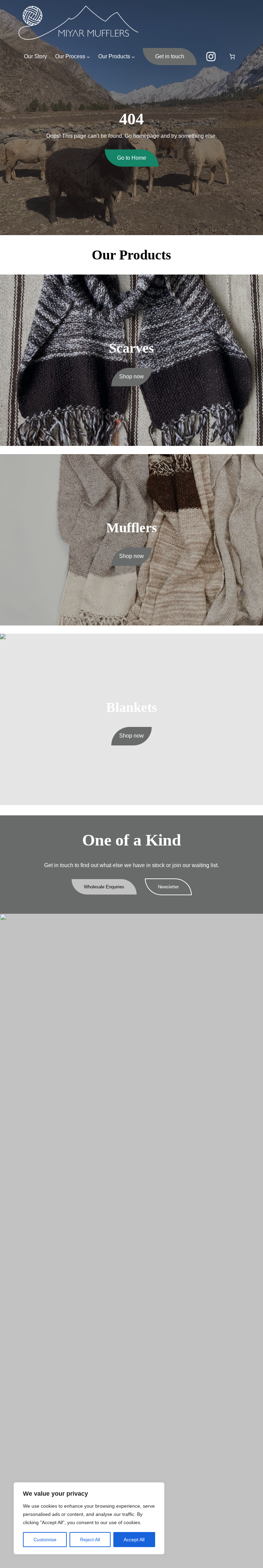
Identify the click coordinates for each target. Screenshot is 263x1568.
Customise (45, 1539)
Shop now (131, 376)
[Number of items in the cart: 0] (232, 56)
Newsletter (168, 886)
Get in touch (169, 56)
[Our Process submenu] (88, 56)
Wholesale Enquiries (104, 886)
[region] (89, 1518)
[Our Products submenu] (133, 56)
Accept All (134, 1539)
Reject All (90, 1539)
